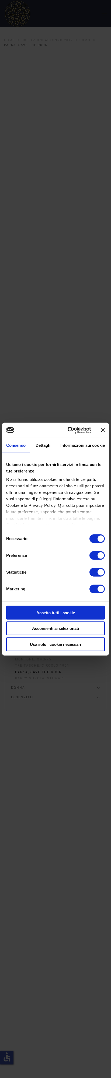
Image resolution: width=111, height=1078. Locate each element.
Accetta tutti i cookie (55, 612)
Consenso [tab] (16, 445)
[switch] (97, 555)
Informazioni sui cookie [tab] (82, 445)
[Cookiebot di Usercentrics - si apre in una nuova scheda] (68, 430)
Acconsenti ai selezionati (55, 628)
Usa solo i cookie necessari (55, 644)
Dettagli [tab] (43, 445)
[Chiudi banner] (103, 430)
